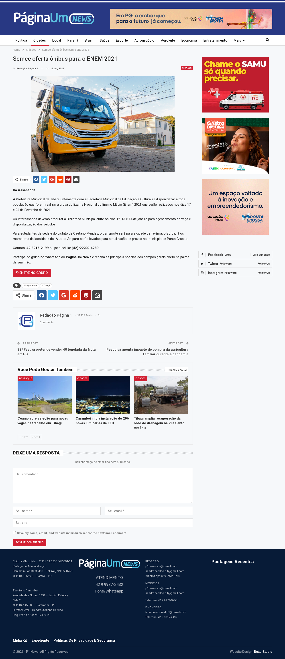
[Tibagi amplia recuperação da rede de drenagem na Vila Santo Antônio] (161, 395)
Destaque (25, 378)
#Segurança (30, 285)
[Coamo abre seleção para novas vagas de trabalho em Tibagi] (45, 395)
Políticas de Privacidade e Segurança (84, 640)
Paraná (72, 40)
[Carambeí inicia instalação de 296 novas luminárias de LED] (103, 395)
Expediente (40, 640)
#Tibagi (46, 285)
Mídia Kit (20, 640)
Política (21, 40)
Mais (237, 40)
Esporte (122, 40)
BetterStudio (263, 651)
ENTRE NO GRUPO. (33, 273)
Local (56, 40)
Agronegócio (144, 40)
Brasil (89, 40)
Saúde (104, 40)
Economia (189, 40)
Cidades (39, 40)
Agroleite (168, 40)
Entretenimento (215, 40)
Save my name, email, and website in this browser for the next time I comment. (72, 533)
